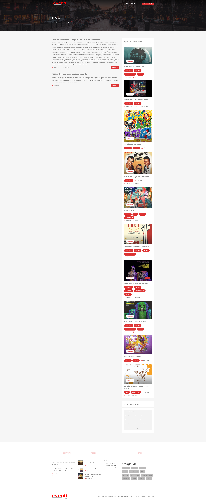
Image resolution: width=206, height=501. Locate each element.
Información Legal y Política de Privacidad (110, 464)
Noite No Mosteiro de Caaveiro (136, 283)
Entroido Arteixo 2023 (132, 357)
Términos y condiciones (112, 468)
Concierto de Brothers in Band (136, 100)
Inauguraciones (147, 475)
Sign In (145, 3)
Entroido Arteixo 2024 (132, 144)
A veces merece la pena (91, 468)
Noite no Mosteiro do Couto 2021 (138, 424)
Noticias (141, 478)
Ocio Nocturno (130, 74)
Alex (126, 412)
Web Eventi (134, 3)
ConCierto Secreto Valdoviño (135, 67)
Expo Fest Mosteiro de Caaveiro (136, 247)
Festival (136, 148)
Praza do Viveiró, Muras (131, 395)
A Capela (137, 257)
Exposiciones (134, 471)
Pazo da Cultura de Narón (142, 106)
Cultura (138, 70)
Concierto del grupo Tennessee (136, 177)
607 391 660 (57, 476)
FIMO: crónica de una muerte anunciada (69, 74)
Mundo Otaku (129, 210)
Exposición (128, 290)
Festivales (126, 475)
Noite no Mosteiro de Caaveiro (138, 416)
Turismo (140, 74)
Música (134, 478)
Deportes (142, 468)
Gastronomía (129, 217)
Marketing (126, 478)
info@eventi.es (58, 473)
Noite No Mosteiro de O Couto (136, 322)
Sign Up (150, 3)
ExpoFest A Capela (135, 428)
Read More (115, 67)
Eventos (125, 471)
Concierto (128, 70)
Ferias (142, 471)
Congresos (126, 468)
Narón (136, 220)
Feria (135, 214)
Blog (127, 3)
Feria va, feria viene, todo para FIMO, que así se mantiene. (77, 39)
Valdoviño (137, 77)
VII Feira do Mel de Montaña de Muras (136, 387)
